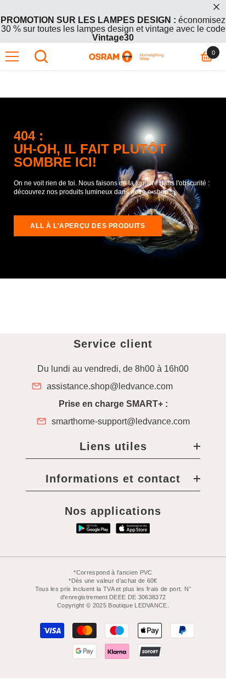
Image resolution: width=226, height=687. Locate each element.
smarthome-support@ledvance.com (121, 421)
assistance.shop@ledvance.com (110, 386)
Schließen (216, 7)
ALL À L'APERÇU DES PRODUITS (87, 226)
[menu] (12, 56)
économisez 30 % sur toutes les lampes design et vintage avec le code (113, 28)
